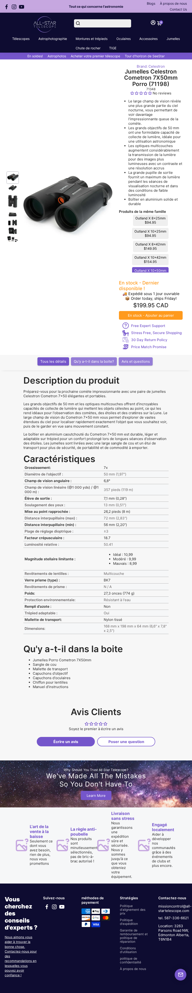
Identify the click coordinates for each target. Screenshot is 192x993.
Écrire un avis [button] (65, 741)
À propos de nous (173, 3)
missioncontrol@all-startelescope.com (175, 908)
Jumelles (173, 39)
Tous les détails (53, 361)
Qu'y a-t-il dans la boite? (94, 361)
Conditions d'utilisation (128, 950)
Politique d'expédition (129, 922)
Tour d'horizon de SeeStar (145, 56)
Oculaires (123, 39)
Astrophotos (57, 56)
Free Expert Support (148, 325)
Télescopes (21, 39)
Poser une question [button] (126, 741)
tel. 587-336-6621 (173, 918)
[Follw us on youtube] (21, 6)
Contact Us (178, 9)
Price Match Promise (148, 347)
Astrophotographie (52, 39)
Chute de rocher (88, 48)
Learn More (96, 795)
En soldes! (35, 56)
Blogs (151, 3)
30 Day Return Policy (149, 340)
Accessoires (148, 39)
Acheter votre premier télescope (95, 56)
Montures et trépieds (91, 39)
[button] (141, 93)
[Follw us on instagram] (14, 6)
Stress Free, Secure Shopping (156, 333)
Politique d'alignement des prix (132, 909)
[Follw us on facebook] (6, 6)
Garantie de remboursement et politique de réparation (134, 935)
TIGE (112, 48)
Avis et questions (136, 361)
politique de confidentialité (130, 960)
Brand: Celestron (151, 66)
